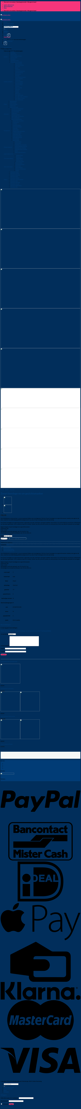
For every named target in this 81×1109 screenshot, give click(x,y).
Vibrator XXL (14, 187)
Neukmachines (16, 114)
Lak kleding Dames (20, 77)
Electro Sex (14, 54)
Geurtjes (15, 128)
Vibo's (5, 179)
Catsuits (17, 69)
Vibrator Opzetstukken (16, 179)
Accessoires (18, 63)
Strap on (18, 157)
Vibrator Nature (14, 178)
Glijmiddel (16, 129)
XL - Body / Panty (20, 98)
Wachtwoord (5, 1101)
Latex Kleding (19, 78)
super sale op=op (9, 5)
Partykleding (18, 84)
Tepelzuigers (19, 158)
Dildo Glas (13, 105)
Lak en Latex (14, 57)
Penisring (18, 166)
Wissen (10, 534)
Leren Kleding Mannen (21, 146)
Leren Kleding (19, 81)
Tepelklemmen (15, 60)
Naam (3, 648)
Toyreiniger (16, 138)
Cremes (15, 123)
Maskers (13, 59)
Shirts (16, 150)
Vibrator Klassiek (15, 175)
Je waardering (4, 634)
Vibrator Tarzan (14, 184)
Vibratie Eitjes (20, 161)
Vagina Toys (19, 160)
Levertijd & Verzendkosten (11, 763)
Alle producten (8, 6)
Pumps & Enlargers (21, 169)
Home (5, 22)
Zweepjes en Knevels (16, 62)
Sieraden (17, 89)
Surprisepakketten (17, 119)
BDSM (6, 32)
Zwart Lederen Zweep (6, 744)
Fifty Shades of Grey (16, 56)
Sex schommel (15, 117)
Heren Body (18, 141)
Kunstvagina (19, 163)
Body (16, 68)
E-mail (3, 651)
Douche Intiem (17, 125)
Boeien (12, 51)
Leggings (17, 80)
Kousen (17, 75)
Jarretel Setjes (19, 72)
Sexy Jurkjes (18, 87)
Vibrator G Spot (14, 173)
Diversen (6, 35)
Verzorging (16, 140)
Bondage (13, 53)
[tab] (42, 547)
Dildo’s (6, 29)
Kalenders (14, 113)
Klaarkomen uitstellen (19, 131)
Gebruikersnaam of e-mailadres (10, 1098)
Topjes (17, 92)
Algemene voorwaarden (10, 768)
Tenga (17, 170)
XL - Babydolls (19, 95)
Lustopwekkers (17, 132)
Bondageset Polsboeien (7, 688)
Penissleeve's (19, 167)
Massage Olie (16, 134)
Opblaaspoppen (20, 164)
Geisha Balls (19, 155)
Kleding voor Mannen (21, 144)
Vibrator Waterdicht (16, 185)
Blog (5, 8)
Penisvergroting (17, 135)
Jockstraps (18, 143)
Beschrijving (7, 547)
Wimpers (17, 93)
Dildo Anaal (13, 102)
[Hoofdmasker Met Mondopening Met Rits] (8, 512)
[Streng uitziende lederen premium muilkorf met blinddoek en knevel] (8, 504)
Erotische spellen (16, 110)
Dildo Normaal (14, 107)
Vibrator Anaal (14, 172)
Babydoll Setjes (19, 65)
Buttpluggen (13, 101)
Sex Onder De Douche (18, 116)
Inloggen (11, 1104)
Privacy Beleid (8, 766)
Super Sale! (7, 37)
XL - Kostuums (19, 99)
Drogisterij (7, 34)
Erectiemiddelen (17, 126)
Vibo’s (5, 31)
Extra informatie (9, 549)
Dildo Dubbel (13, 104)
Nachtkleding (19, 83)
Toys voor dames (9, 23)
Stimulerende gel (17, 137)
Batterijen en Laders (18, 120)
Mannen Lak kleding (20, 147)
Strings (17, 90)
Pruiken (17, 86)
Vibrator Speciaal (15, 182)
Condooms (16, 122)
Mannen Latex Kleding (21, 149)
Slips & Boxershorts (20, 152)
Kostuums (18, 74)
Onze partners (4, 780)
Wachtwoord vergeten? (7, 1107)
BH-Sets (17, 66)
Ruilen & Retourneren (9, 765)
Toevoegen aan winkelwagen (18, 538)
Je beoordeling (5, 645)
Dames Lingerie (8, 26)
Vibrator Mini (14, 176)
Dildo (5, 104)
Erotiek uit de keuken (17, 108)
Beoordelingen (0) (9, 550)
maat (2, 536)
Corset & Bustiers (20, 71)
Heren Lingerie (8, 28)
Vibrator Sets (14, 181)
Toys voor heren (8, 25)
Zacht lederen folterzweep (8, 716)
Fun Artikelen (15, 111)
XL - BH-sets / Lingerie (21, 96)
